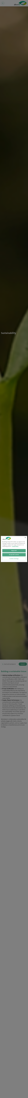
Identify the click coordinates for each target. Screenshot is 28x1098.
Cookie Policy (15, 546)
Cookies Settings (14, 558)
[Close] (25, 537)
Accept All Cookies (14, 554)
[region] (14, 549)
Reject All (14, 550)
